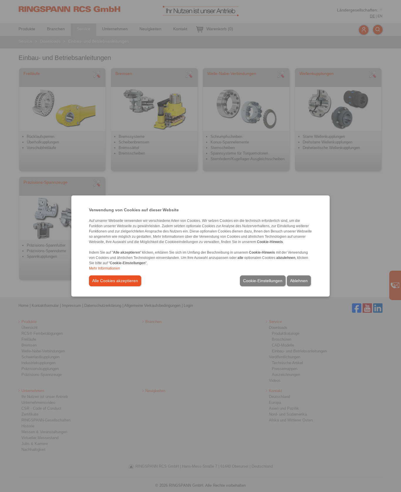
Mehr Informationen (104, 268)
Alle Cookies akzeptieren (115, 280)
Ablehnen (299, 280)
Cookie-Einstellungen (262, 280)
